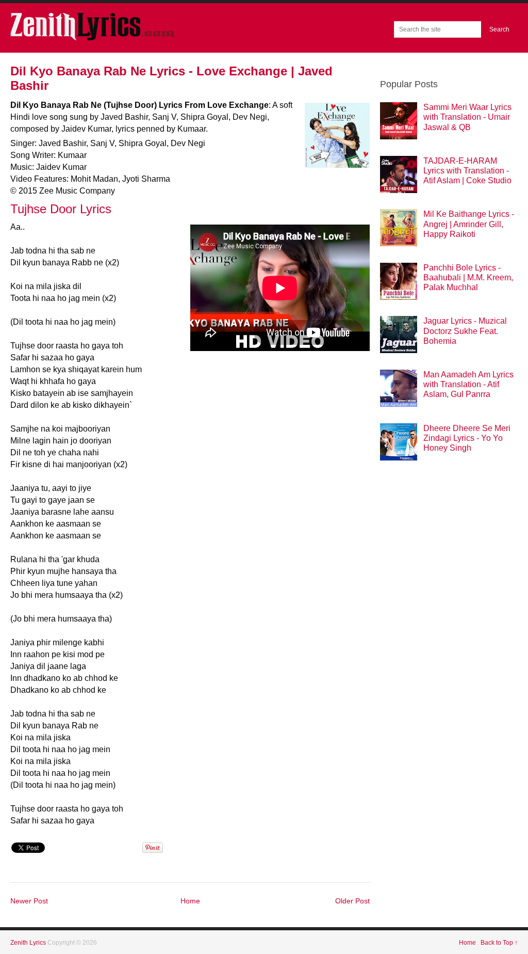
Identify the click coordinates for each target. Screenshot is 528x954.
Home (190, 901)
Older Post (352, 901)
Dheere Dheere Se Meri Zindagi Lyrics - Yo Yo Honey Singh (466, 438)
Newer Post (29, 901)
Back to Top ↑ (499, 942)
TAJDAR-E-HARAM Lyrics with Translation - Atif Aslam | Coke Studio (467, 170)
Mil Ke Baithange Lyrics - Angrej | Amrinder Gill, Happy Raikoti (468, 224)
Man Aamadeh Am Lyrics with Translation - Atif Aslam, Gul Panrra (468, 384)
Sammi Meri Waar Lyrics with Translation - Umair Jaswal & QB (467, 117)
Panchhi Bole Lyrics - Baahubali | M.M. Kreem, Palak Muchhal (468, 277)
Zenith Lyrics (28, 942)
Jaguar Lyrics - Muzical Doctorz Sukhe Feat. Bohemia (465, 330)
